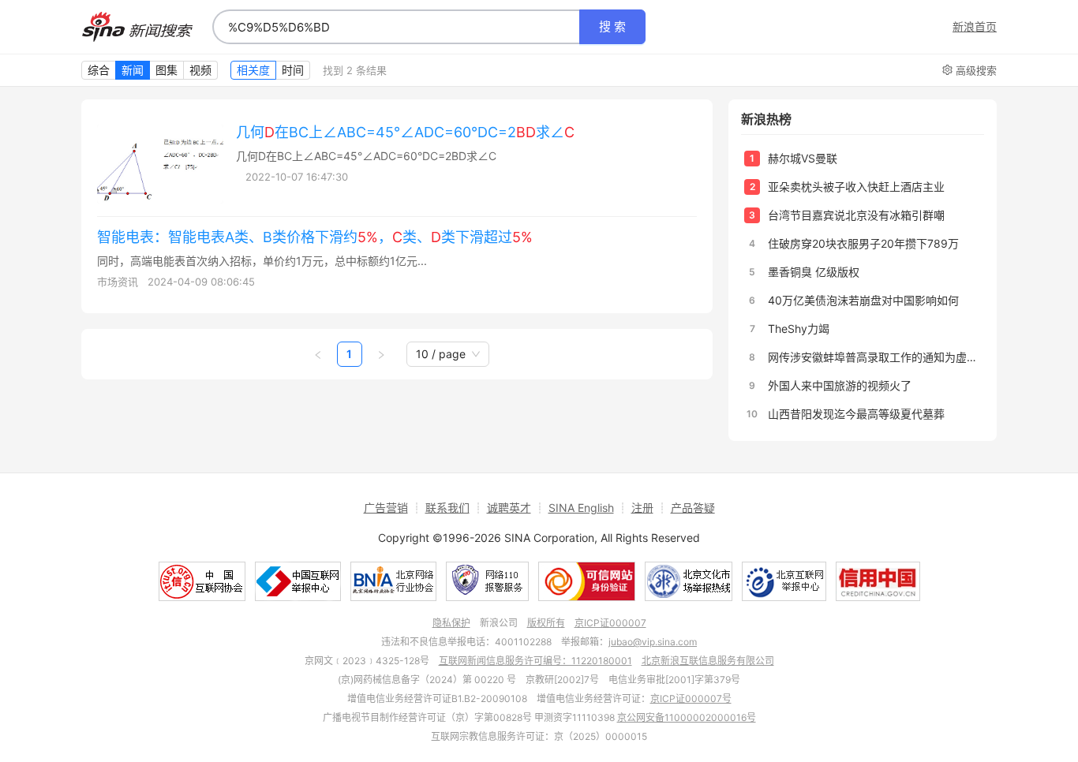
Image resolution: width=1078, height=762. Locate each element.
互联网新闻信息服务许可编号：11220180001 (535, 661)
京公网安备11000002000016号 (686, 717)
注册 (642, 507)
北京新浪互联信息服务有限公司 (708, 661)
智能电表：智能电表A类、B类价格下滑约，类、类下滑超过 (315, 237)
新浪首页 (975, 27)
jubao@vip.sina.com (652, 642)
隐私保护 (451, 623)
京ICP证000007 (610, 623)
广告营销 (386, 507)
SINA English (581, 507)
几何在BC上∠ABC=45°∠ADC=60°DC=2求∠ (405, 132)
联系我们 (447, 507)
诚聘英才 (509, 507)
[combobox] (396, 26)
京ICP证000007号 (691, 698)
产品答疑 (693, 507)
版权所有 (546, 623)
